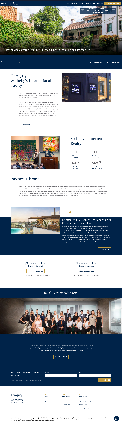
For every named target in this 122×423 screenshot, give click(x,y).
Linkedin (100, 408)
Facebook (86, 408)
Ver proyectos (104, 249)
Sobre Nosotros (66, 396)
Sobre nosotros (98, 3)
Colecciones (80, 3)
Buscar (46, 396)
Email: (81, 372)
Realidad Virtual (83, 404)
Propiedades (71, 3)
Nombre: (48, 372)
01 (70, 212)
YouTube (107, 408)
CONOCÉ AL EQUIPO (61, 357)
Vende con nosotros (35, 271)
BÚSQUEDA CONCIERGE (86, 271)
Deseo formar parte (67, 404)
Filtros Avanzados (113, 62)
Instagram (93, 408)
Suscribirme (104, 380)
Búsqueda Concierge (67, 401)
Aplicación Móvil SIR (84, 396)
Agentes (88, 3)
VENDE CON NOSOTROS (112, 3)
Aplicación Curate (83, 399)
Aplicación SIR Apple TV (85, 401)
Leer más (22, 124)
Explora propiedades (96, 62)
